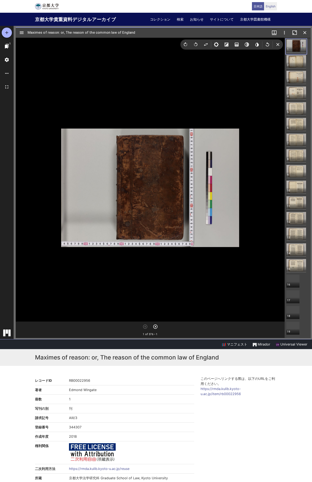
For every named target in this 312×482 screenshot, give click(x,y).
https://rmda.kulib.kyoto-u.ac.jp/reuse (99, 469)
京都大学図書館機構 (255, 19)
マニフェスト (236, 344)
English (270, 6)
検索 (180, 19)
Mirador (263, 344)
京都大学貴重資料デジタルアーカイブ (75, 19)
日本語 (258, 6)
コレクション (160, 19)
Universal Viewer (293, 344)
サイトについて (222, 19)
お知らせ (197, 19)
